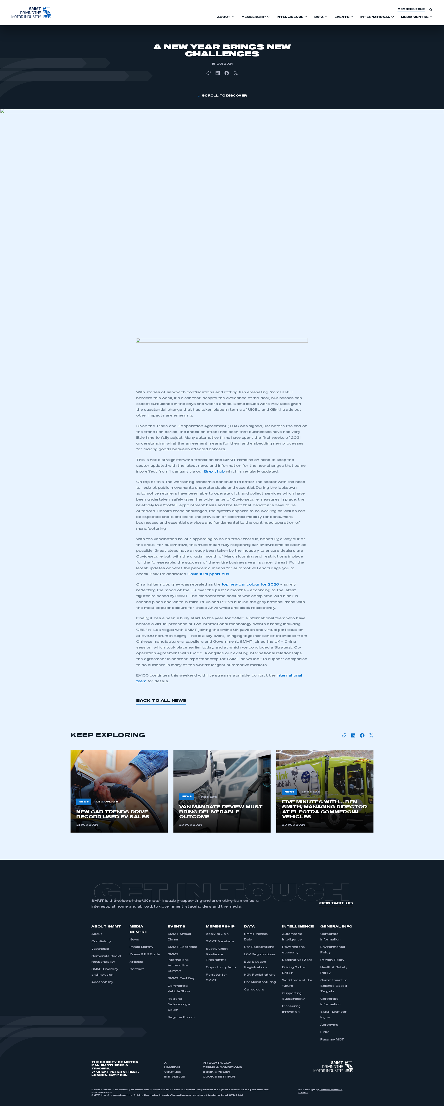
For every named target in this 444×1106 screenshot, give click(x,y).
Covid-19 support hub (207, 574)
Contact (137, 969)
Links (324, 1032)
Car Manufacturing (260, 982)
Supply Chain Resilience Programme (217, 955)
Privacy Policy (332, 960)
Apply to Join (217, 934)
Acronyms (329, 1025)
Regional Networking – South (179, 1005)
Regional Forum (181, 1017)
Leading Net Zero (297, 960)
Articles (136, 962)
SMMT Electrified (182, 947)
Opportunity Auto (221, 967)
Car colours (254, 989)
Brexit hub (214, 471)
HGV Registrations (259, 975)
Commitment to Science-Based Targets (333, 986)
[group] (119, 791)
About (96, 934)
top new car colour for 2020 (250, 584)
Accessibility (102, 982)
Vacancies (100, 949)
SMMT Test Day (181, 978)
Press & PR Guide (145, 954)
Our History (101, 941)
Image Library (141, 947)
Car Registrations (259, 947)
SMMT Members (220, 941)
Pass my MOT (332, 1039)
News (134, 939)
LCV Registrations (259, 954)
